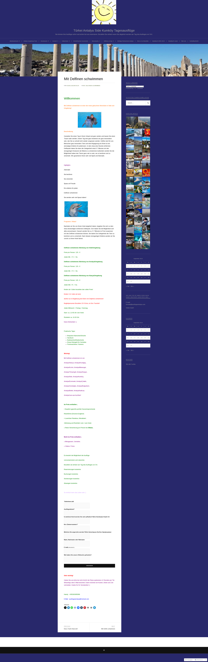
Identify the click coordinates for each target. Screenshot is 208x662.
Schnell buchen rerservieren (80, 41)
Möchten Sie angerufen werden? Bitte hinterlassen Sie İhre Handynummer (87, 532)
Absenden (89, 565)
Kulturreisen (65, 41)
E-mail (69, 547)
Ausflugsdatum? (69, 509)
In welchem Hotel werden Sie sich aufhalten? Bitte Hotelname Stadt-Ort (87, 517)
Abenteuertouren (14, 41)
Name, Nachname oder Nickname (74, 539)
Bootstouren (44, 41)
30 (131, 281)
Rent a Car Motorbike (143, 41)
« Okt (127, 286)
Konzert (54, 41)
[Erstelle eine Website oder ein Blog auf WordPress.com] (104, 650)
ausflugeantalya (73, 85)
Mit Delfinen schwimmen (91, 85)
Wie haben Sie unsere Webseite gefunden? (77, 555)
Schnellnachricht (194, 41)
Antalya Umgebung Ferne (30, 41)
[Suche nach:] (138, 103)
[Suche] (147, 103)
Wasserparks (95, 41)
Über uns (183, 41)
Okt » (132, 286)
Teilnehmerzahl (69, 501)
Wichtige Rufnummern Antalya (125, 41)
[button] (132, 122)
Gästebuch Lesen (173, 41)
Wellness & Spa (108, 41)
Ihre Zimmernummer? (71, 524)
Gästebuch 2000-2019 (158, 41)
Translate (140, 88)
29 (127, 281)
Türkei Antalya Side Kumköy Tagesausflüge (104, 30)
